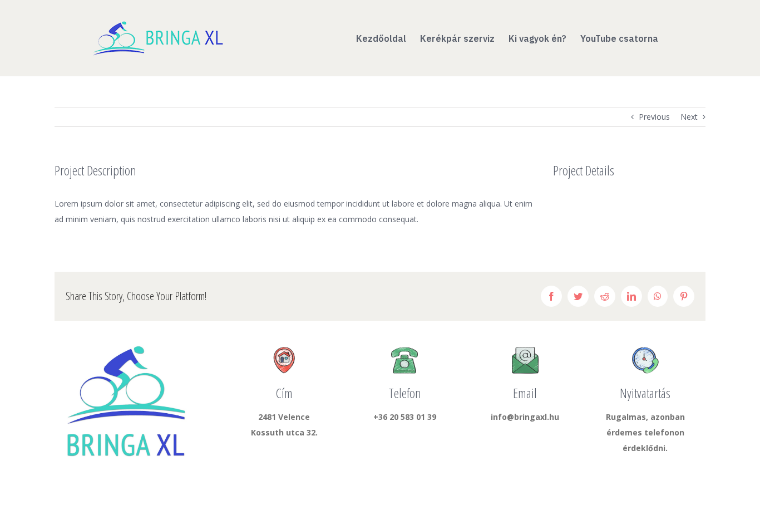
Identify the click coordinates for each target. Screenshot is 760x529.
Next (689, 116)
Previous (654, 116)
